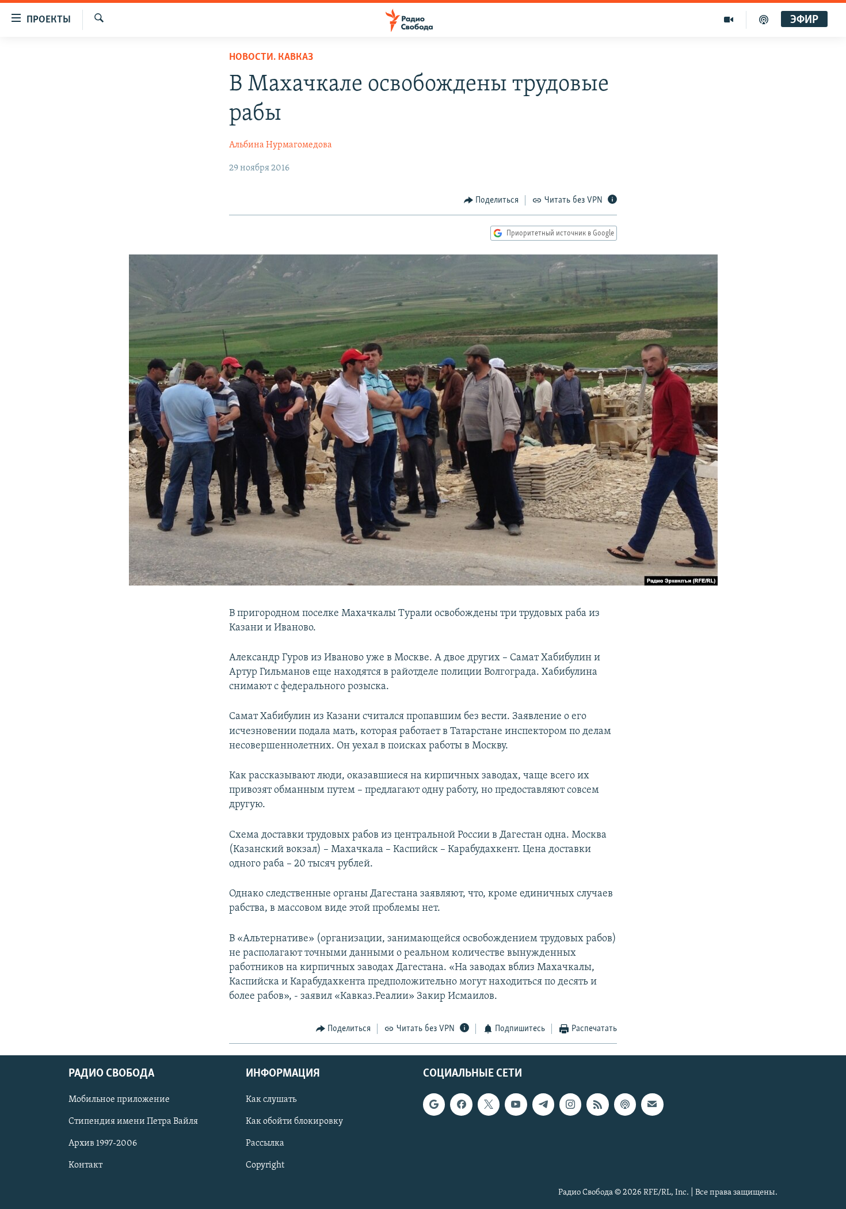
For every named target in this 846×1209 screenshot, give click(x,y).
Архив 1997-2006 (102, 1143)
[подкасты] (763, 19)
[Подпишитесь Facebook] (461, 1104)
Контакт (85, 1165)
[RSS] (597, 1104)
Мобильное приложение (119, 1099)
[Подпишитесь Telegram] (543, 1104)
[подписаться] (652, 1104)
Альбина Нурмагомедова (280, 145)
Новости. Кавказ (271, 57)
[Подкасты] (625, 1104)
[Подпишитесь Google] (434, 1104)
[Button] (491, 200)
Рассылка (265, 1143)
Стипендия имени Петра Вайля (133, 1121)
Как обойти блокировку (294, 1121)
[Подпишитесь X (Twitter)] (489, 1104)
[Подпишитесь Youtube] (516, 1104)
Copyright (265, 1165)
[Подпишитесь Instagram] (570, 1104)
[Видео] (728, 19)
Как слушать (271, 1099)
